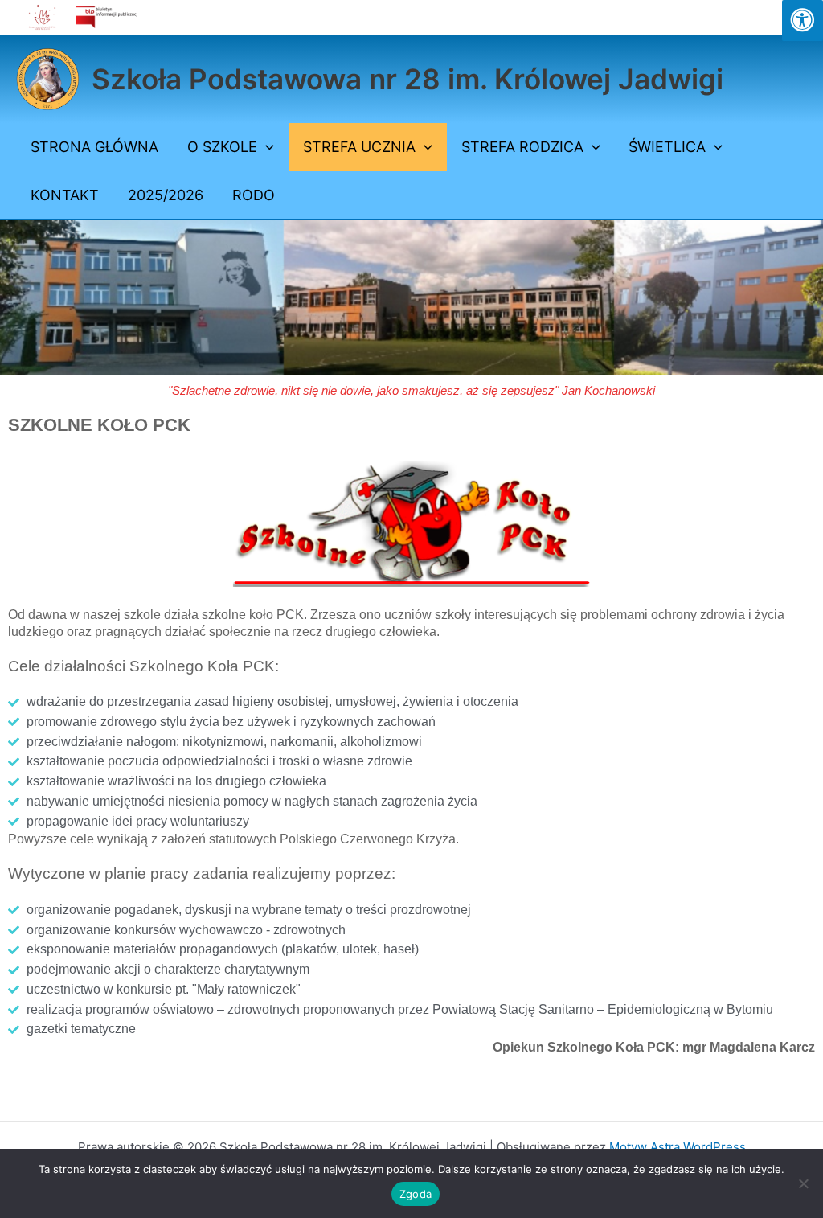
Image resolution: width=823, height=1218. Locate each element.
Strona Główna (94, 146)
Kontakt (65, 195)
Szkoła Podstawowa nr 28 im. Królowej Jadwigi (407, 79)
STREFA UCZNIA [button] (359, 146)
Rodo (253, 195)
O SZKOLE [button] (222, 146)
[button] (265, 147)
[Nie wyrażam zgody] (803, 1183)
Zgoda (415, 1193)
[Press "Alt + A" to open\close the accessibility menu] (802, 20)
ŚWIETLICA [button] (667, 146)
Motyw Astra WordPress (677, 1146)
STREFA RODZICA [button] (522, 146)
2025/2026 (165, 195)
